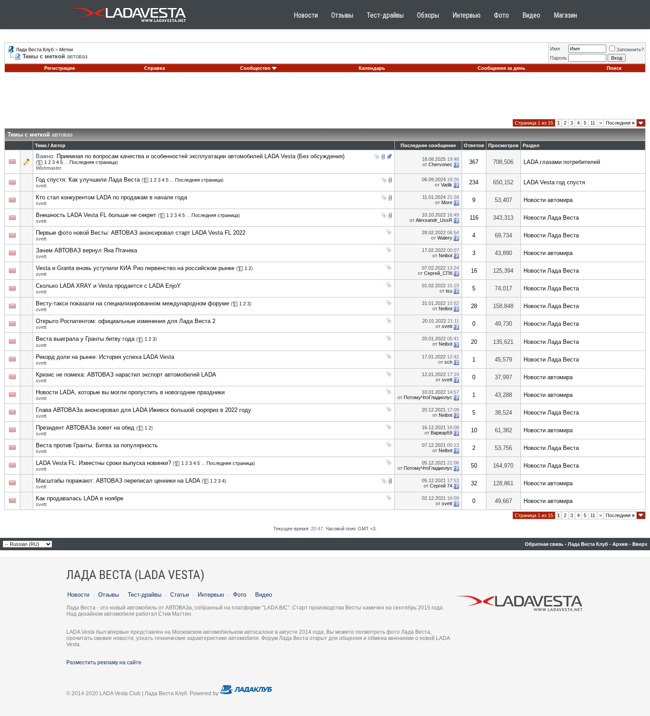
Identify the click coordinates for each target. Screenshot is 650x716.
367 (473, 162)
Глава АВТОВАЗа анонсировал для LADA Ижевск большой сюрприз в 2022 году (143, 410)
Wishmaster (48, 168)
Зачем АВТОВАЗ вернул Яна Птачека (86, 250)
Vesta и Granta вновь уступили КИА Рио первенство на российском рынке (135, 268)
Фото (501, 15)
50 (474, 465)
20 (474, 342)
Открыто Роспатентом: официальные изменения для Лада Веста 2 (125, 321)
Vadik (446, 184)
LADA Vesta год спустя (554, 182)
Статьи (179, 594)
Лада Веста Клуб (35, 49)
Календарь (372, 68)
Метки (66, 49)
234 (473, 182)
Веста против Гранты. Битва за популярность (97, 445)
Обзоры (428, 15)
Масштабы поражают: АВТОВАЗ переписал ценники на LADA (118, 480)
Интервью (466, 15)
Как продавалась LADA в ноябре (79, 498)
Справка (154, 68)
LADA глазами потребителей (562, 162)
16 (474, 270)
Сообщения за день (501, 68)
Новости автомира (548, 200)
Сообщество (255, 68)
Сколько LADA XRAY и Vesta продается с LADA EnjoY (108, 285)
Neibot (445, 255)
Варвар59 (441, 432)
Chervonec (440, 164)
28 (474, 306)
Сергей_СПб (438, 273)
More (446, 202)
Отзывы (342, 15)
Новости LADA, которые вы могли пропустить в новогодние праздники (130, 392)
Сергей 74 (441, 485)
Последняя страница (92, 162)
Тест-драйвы (385, 15)
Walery (444, 237)
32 (474, 483)
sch (448, 362)
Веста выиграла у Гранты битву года (85, 338)
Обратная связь (544, 544)
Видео (531, 15)
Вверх (639, 544)
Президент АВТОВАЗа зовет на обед (85, 427)
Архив (620, 544)
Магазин (565, 15)
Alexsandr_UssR (434, 220)
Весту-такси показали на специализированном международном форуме (132, 303)
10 (474, 430)
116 (474, 217)
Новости (306, 15)
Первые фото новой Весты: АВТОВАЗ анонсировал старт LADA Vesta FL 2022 (140, 232)
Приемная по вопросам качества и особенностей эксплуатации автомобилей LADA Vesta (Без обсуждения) (200, 156)
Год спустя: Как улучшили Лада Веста (88, 179)
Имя (555, 48)
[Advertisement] (325, 99)
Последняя (620, 123)
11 (592, 123)
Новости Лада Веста (551, 217)
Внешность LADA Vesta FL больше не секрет (96, 215)
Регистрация (59, 68)
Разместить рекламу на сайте (103, 662)
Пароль (558, 58)
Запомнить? (630, 49)
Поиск (614, 68)
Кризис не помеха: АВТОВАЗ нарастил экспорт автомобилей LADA (126, 374)
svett (41, 185)
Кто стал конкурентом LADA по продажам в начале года (111, 197)
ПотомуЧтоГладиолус (428, 397)
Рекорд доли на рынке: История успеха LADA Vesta (105, 357)
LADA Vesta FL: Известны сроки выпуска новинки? (103, 463)
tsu (449, 290)
